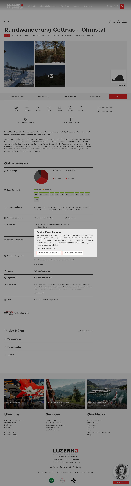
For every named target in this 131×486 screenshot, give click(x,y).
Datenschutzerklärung (46, 248)
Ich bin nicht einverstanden (49, 253)
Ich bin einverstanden (73, 253)
